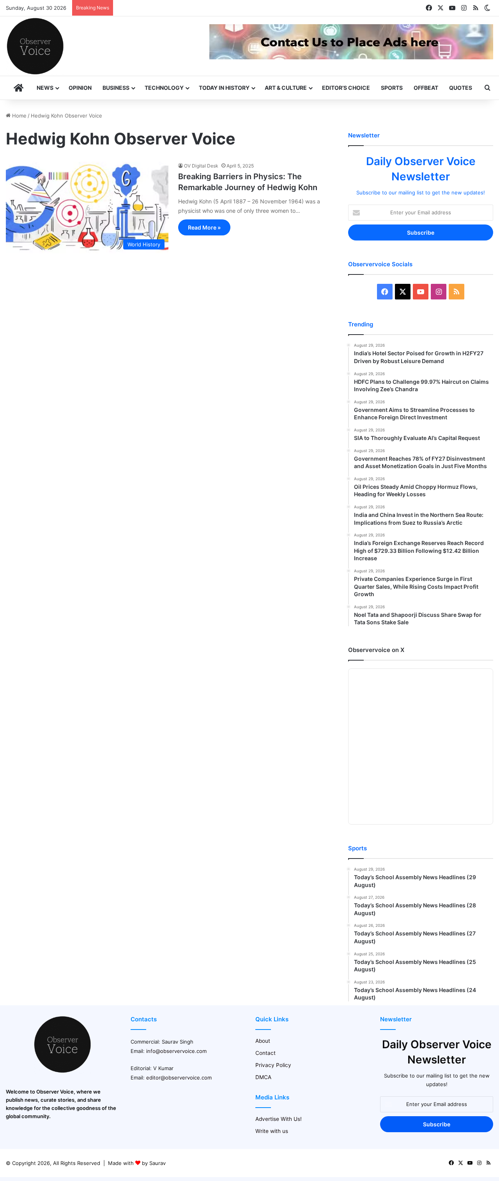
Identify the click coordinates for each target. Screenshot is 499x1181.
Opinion (80, 87)
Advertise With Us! (278, 1119)
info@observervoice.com (176, 1051)
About (262, 1041)
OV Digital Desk (201, 166)
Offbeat (426, 87)
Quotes (460, 87)
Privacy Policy (273, 1065)
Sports (392, 87)
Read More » (204, 227)
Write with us (271, 1131)
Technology (164, 87)
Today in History (224, 87)
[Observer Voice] (35, 46)
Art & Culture (286, 87)
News (45, 87)
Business (116, 87)
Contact (265, 1053)
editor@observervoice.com (179, 1077)
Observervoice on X (376, 650)
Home (19, 115)
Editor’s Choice (346, 87)
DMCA (263, 1077)
